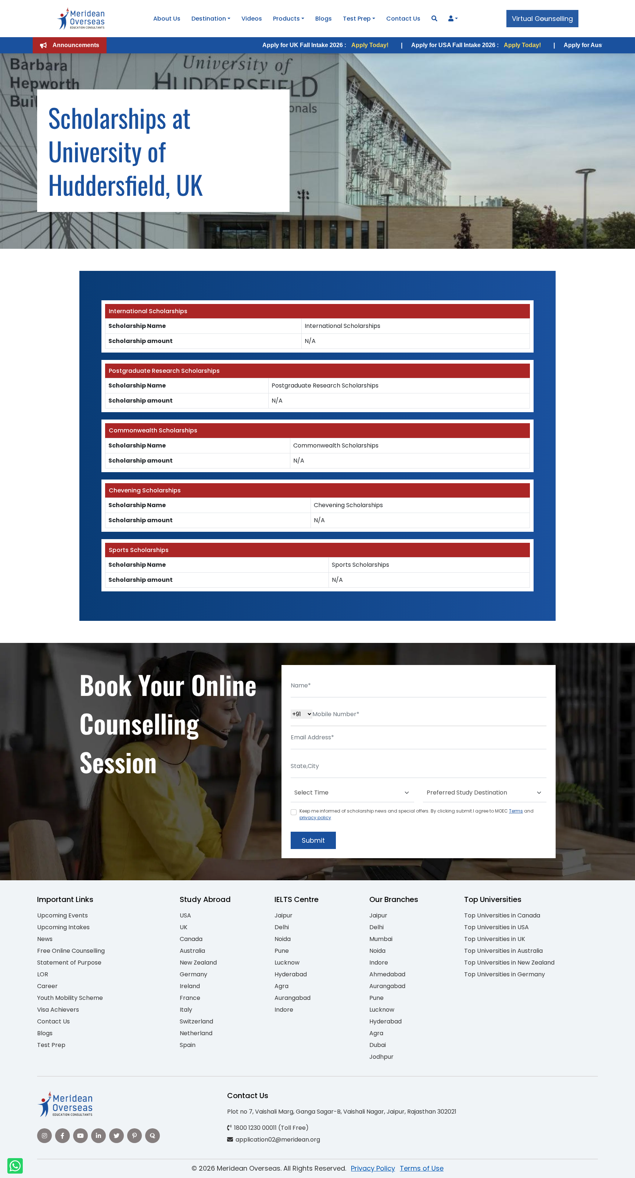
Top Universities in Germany (504, 974)
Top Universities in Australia (503, 951)
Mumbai (380, 939)
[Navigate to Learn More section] (450, 18)
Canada (191, 939)
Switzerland (196, 1021)
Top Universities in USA (496, 927)
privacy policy (315, 817)
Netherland (196, 1033)
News (45, 939)
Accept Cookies (405, 1166)
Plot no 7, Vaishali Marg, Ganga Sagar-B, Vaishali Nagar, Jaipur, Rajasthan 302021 (341, 1111)
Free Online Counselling (71, 951)
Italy (186, 1009)
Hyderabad (291, 974)
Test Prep (357, 18)
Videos (251, 18)
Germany (193, 974)
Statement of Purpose (69, 962)
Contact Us (403, 18)
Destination (208, 18)
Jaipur (284, 915)
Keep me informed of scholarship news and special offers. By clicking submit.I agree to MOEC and (416, 814)
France (190, 998)
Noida (283, 939)
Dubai (377, 1045)
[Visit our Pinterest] (134, 1135)
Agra (281, 986)
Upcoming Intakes (63, 927)
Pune (282, 951)
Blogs (323, 18)
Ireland (190, 986)
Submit (313, 840)
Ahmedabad (387, 974)
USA (185, 915)
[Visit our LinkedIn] (98, 1135)
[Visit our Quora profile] (152, 1135)
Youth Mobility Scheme (70, 998)
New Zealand (198, 962)
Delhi (282, 927)
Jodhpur (381, 1057)
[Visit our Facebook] (62, 1135)
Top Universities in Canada (502, 915)
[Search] (434, 18)
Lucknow (287, 962)
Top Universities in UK (494, 939)
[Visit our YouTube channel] (80, 1135)
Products (286, 18)
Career (47, 986)
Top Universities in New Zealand (509, 962)
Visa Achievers (58, 1009)
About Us (166, 18)
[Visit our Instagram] (44, 1135)
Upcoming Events (62, 915)
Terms (516, 811)
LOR (42, 974)
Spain (187, 1045)
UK (183, 927)
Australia (192, 951)
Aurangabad (293, 998)
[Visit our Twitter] (116, 1135)
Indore (284, 1009)
